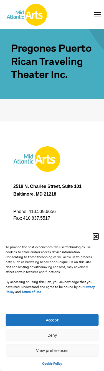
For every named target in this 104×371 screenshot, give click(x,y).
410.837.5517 (36, 218)
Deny (52, 335)
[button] (95, 236)
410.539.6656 (42, 211)
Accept (52, 320)
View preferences (52, 350)
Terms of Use (31, 292)
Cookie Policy (52, 363)
